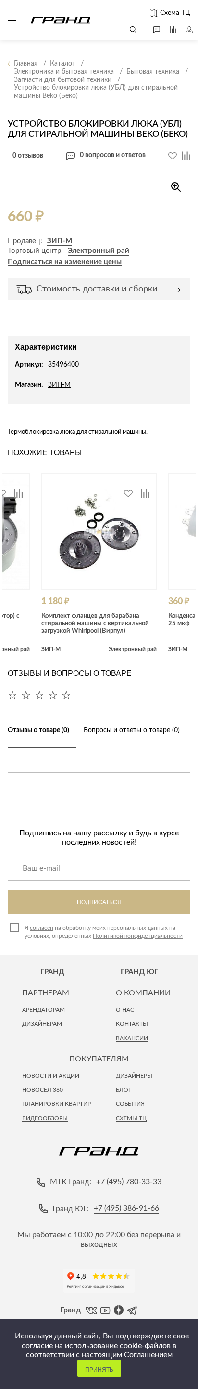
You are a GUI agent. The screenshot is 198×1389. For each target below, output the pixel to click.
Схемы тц (131, 1118)
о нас (125, 1010)
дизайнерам (42, 1024)
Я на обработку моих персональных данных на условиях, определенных (104, 932)
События (130, 1104)
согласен (41, 928)
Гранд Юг (139, 972)
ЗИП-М (59, 241)
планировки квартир (56, 1104)
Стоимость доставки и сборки (97, 289)
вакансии (132, 1038)
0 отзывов (27, 155)
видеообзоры (45, 1118)
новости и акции (50, 1076)
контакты (132, 1024)
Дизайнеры (134, 1076)
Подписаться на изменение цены (65, 261)
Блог (123, 1090)
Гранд (52, 972)
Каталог (12, 20)
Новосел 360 (42, 1090)
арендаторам (43, 1010)
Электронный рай (98, 250)
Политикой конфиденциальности (138, 936)
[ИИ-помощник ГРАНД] (152, 29)
